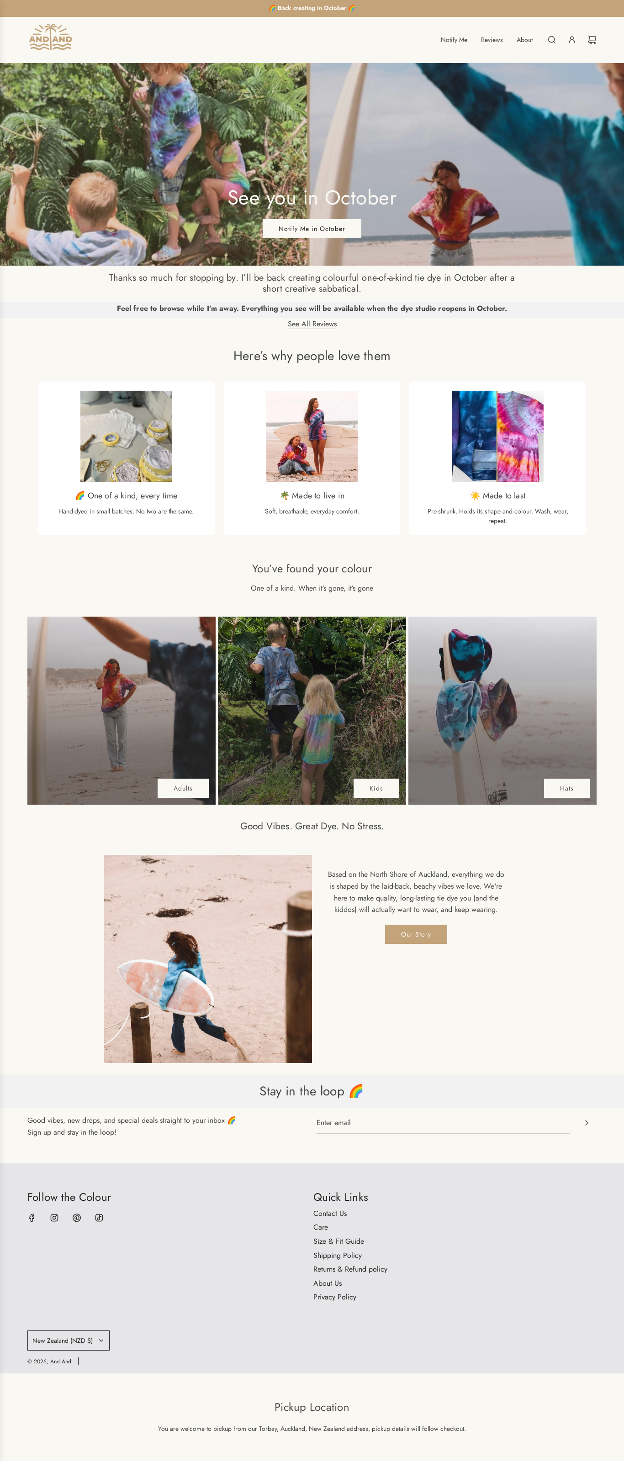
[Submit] (586, 1123)
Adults (183, 788)
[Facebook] (32, 1218)
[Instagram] (54, 1218)
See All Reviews (312, 324)
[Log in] (572, 40)
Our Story (416, 934)
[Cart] (592, 40)
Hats (567, 788)
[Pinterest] (77, 1218)
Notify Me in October (312, 228)
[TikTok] (99, 1218)
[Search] (552, 40)
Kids (376, 788)
